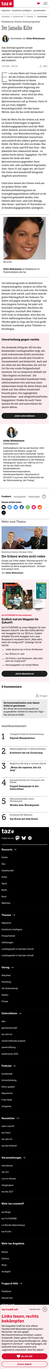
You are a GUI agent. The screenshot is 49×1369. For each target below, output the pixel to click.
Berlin (4, 890)
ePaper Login (8, 1304)
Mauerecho (7, 1093)
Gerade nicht (35, 1309)
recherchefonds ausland (13, 1041)
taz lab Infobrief (9, 1145)
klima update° (8, 1087)
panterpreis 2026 (10, 1054)
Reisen (5, 1252)
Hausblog (6, 982)
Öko (3, 864)
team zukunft (8, 1126)
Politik (5, 857)
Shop (4, 1265)
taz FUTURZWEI (9, 1218)
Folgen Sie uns (8, 838)
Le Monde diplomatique (13, 1225)
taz (8, 831)
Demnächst (7, 1165)
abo (3, 1021)
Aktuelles (6, 975)
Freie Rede (7, 1100)
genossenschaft (9, 1028)
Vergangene (7, 1185)
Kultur (4, 877)
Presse (5, 1001)
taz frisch (6, 1132)
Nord (4, 896)
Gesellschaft (18, 16)
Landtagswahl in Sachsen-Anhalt (18, 949)
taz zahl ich (7, 1034)
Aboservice (7, 1298)
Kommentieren (20, 496)
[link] (7, 10)
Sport (4, 883)
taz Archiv (6, 1231)
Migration (6, 923)
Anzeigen (6, 1271)
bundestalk (7, 1074)
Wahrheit (6, 903)
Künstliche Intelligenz (12, 929)
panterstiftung (9, 1047)
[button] (46, 3)
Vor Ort (5, 1172)
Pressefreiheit (8, 936)
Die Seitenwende (10, 988)
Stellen (5, 995)
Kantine (5, 1258)
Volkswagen (7, 942)
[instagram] (30, 839)
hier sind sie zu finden (14, 714)
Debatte (30, 16)
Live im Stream (9, 1178)
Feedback (6, 1291)
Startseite (6, 16)
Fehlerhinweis (34, 496)
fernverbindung (9, 1080)
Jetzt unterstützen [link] (24, 415)
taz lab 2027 (7, 1191)
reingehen (6, 1106)
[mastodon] (18, 839)
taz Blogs (6, 1212)
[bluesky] (24, 839)
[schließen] (44, 1309)
